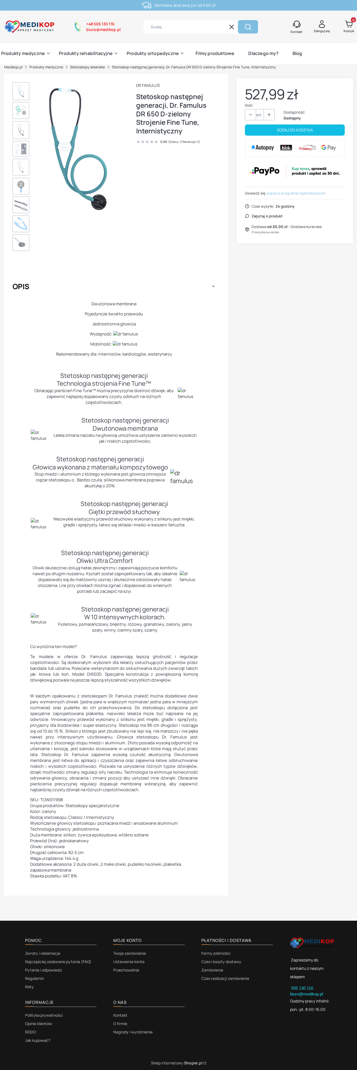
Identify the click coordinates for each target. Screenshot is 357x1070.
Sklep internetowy (176, 1063)
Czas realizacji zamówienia (225, 978)
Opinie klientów (38, 1023)
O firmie (120, 1023)
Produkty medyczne (46, 66)
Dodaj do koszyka (295, 130)
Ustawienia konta (128, 961)
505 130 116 (302, 988)
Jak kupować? (37, 1040)
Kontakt (120, 1015)
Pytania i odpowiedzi (43, 970)
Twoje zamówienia (129, 953)
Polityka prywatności (44, 1015)
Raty (29, 986)
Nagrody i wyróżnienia (133, 1032)
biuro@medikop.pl (306, 994)
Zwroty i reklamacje (42, 953)
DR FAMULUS (148, 85)
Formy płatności (215, 953)
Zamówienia (212, 970)
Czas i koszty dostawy (221, 961)
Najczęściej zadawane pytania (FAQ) (58, 961)
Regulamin (34, 978)
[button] (248, 26)
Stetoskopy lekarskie (87, 66)
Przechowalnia (126, 970)
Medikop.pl (13, 66)
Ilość (249, 105)
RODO (30, 1032)
